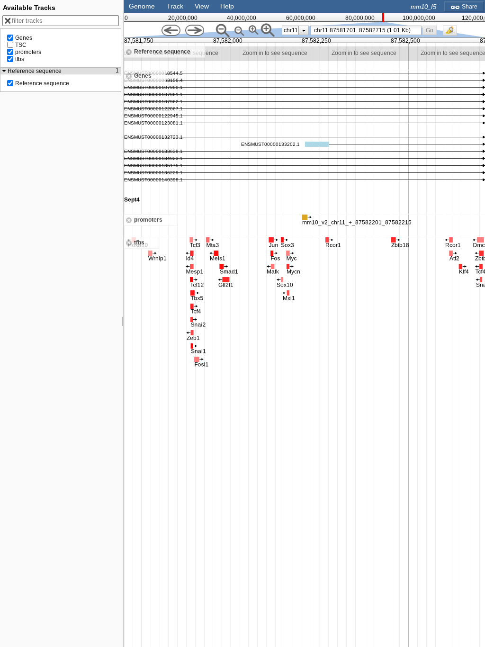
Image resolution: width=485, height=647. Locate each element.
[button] (429, 30)
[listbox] (295, 30)
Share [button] (468, 6)
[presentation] (303, 30)
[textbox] (367, 30)
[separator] (122, 323)
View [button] (202, 6)
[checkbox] (452, 33)
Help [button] (227, 6)
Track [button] (175, 6)
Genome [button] (142, 6)
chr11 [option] (291, 30)
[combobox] (366, 30)
